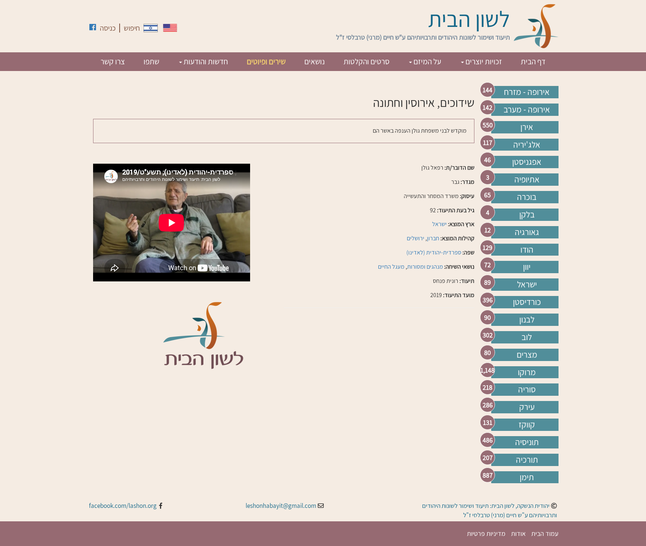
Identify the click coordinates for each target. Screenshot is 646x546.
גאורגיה (527, 232)
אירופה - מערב (527, 109)
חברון (433, 238)
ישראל (527, 284)
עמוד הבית (545, 533)
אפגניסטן (526, 161)
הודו (526, 249)
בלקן (527, 214)
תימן (527, 477)
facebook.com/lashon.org (123, 506)
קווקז (527, 424)
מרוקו (527, 372)
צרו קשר (113, 61)
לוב (527, 337)
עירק (527, 407)
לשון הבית (469, 18)
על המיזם (426, 61)
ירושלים (415, 238)
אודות (518, 533)
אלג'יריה (526, 144)
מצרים (527, 354)
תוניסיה (527, 442)
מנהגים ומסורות (425, 267)
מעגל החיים (391, 267)
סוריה (527, 389)
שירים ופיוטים (266, 61)
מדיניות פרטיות (486, 533)
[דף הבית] (536, 26)
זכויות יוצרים (483, 61)
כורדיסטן (527, 302)
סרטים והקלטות (367, 61)
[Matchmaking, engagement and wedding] (170, 28)
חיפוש (132, 28)
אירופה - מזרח (527, 92)
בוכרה (526, 197)
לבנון (527, 319)
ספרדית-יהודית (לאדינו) (433, 252)
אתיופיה (526, 179)
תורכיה (527, 459)
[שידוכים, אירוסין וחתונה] (151, 28)
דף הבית (533, 61)
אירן (526, 127)
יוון (526, 266)
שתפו (151, 61)
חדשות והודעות (205, 61)
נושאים (314, 61)
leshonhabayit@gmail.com (281, 506)
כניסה (108, 28)
